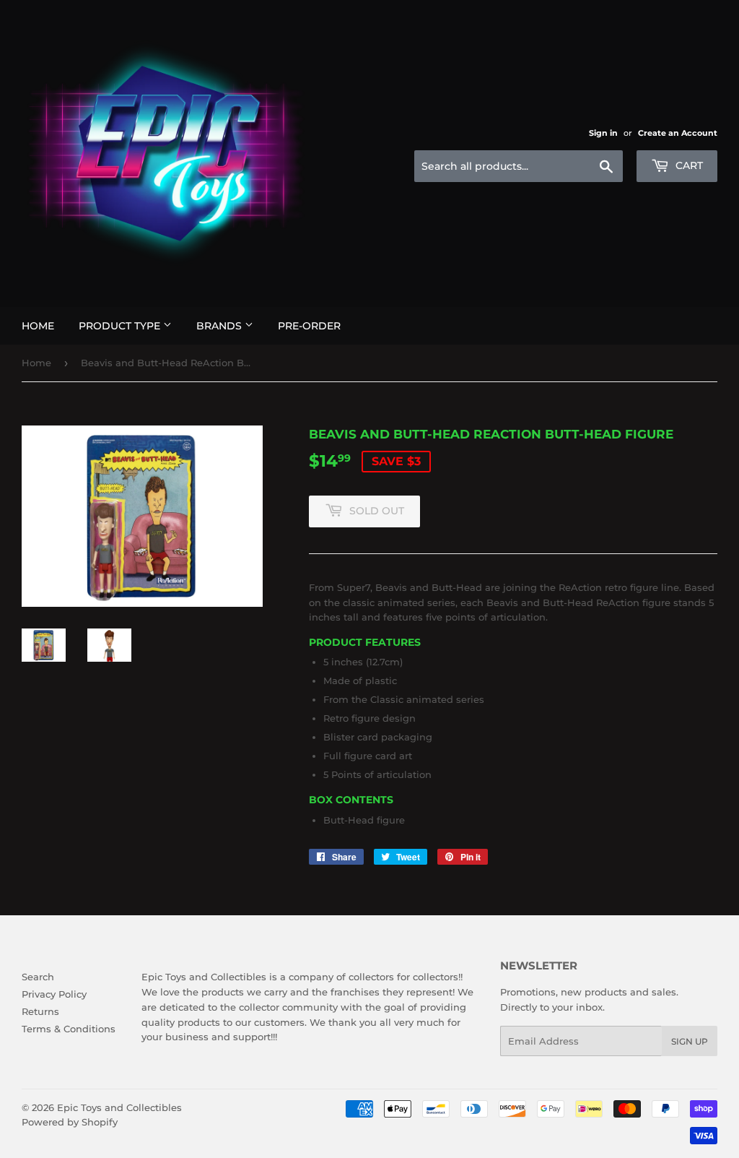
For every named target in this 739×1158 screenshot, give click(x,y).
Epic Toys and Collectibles (119, 1107)
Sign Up (689, 1041)
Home (38, 325)
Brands (220, 325)
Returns (40, 1011)
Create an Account (677, 133)
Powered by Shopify (70, 1122)
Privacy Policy (54, 994)
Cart (688, 165)
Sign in (603, 133)
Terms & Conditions (68, 1028)
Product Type (121, 325)
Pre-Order (309, 325)
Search (38, 976)
